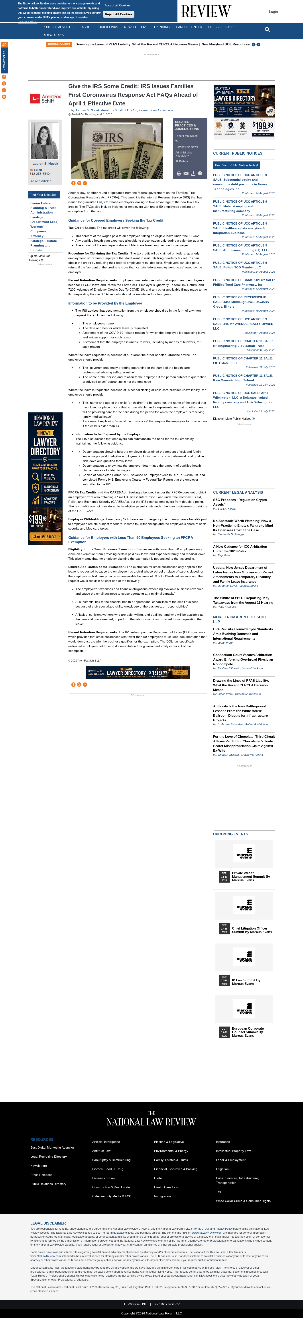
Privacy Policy (224, 1228)
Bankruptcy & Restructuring (111, 1160)
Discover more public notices (232, 418)
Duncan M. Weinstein (248, 694)
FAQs (101, 202)
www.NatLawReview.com (207, 1232)
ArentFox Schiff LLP (115, 110)
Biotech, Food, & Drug (107, 1169)
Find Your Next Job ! (44, 194)
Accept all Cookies (117, 5)
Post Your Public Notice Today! (236, 165)
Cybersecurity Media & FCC (111, 1196)
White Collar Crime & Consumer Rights (243, 1201)
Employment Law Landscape (153, 110)
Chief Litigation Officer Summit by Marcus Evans (252, 930)
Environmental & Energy (171, 1151)
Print (179, 173)
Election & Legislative (169, 1141)
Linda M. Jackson (252, 668)
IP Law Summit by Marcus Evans (246, 982)
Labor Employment (186, 136)
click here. (53, 1291)
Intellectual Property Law (233, 1151)
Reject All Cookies (118, 14)
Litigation (222, 1169)
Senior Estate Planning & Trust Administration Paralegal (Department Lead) (44, 212)
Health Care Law (166, 1187)
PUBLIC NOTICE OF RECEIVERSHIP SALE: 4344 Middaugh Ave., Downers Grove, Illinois (241, 301)
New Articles (4, 60)
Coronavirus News (186, 147)
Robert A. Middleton (257, 724)
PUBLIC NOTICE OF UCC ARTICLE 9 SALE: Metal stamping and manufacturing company (240, 206)
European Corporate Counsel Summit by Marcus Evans (248, 1032)
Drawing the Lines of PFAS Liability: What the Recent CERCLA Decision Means (135, 44)
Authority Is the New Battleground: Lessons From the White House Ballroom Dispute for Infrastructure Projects (240, 713)
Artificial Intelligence (106, 1141)
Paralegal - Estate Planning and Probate (43, 245)
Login (273, 12)
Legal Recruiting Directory (48, 1156)
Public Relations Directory (48, 1184)
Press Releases (41, 1174)
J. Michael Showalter (231, 724)
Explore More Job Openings (39, 258)
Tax (177, 141)
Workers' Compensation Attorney (41, 231)
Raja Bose (224, 555)
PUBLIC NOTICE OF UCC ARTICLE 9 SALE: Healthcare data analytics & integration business (240, 228)
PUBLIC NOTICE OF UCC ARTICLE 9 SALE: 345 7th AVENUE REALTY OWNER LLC (243, 323)
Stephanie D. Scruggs (231, 534)
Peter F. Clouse (227, 606)
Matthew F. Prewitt (228, 668)
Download (194, 173)
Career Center (189, 27)
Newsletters (135, 27)
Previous (253, 44)
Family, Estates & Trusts (171, 1160)
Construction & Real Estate (111, 1187)
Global (158, 1178)
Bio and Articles (40, 181)
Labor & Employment (231, 1160)
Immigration (162, 1196)
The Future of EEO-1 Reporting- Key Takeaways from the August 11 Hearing (243, 600)
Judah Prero (225, 642)
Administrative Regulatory (184, 154)
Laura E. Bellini (249, 585)
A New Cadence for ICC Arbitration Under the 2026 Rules (240, 549)
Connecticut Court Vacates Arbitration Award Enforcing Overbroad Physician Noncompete (243, 659)
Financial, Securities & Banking (175, 1169)
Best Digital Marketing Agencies (52, 1147)
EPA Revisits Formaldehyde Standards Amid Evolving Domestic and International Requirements (243, 633)
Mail (187, 173)
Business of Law (103, 1178)
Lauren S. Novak (45, 163)
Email (38, 170)
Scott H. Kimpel (227, 508)
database (119, 1232)
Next (259, 44)
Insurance (223, 1141)
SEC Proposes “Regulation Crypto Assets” (240, 502)
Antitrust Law (101, 1151)
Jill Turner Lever (228, 585)
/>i (201, 173)
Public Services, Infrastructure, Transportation (237, 1180)
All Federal (182, 161)
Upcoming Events (230, 834)
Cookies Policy (28, 22)
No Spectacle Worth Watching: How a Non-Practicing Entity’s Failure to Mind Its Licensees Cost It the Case (243, 525)
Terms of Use (202, 1228)
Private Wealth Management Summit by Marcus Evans (251, 876)
